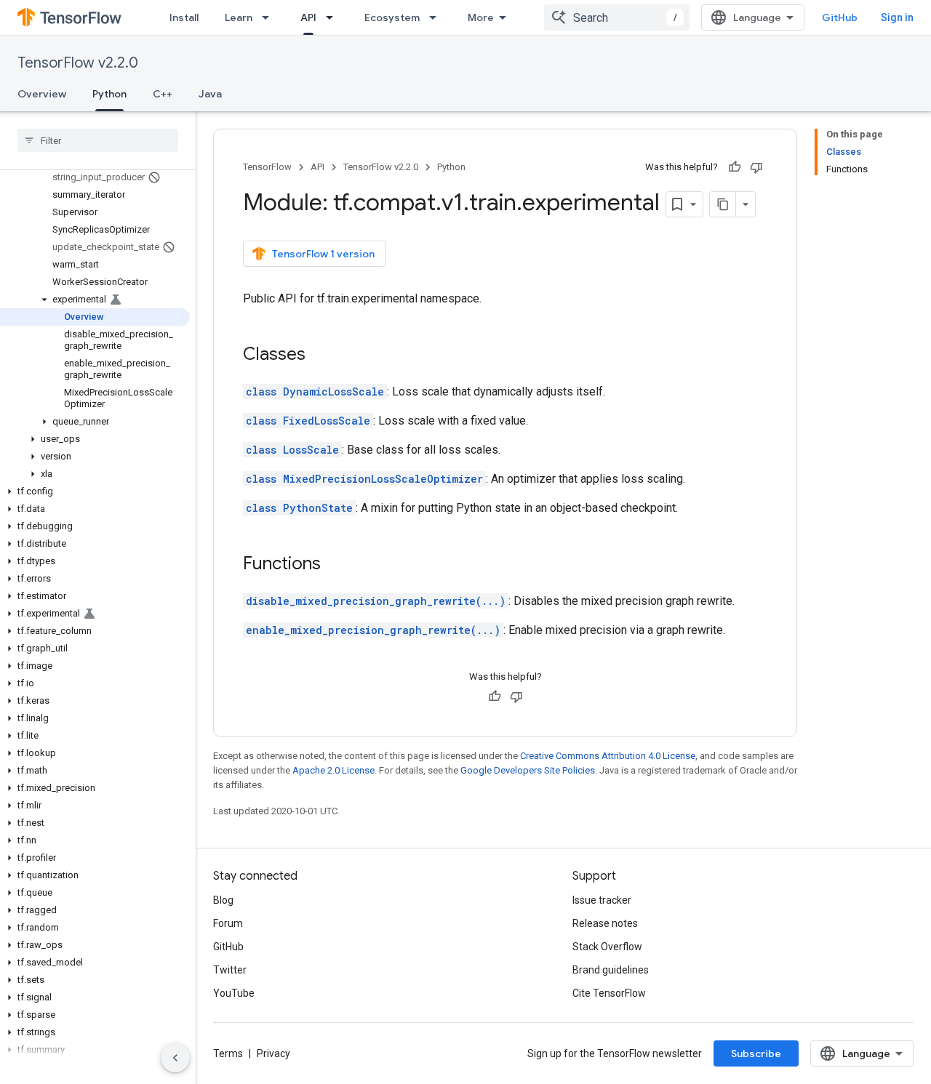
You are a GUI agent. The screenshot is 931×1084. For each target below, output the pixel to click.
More (481, 17)
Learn (238, 17)
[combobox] (617, 17)
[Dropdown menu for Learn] (269, 17)
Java (210, 93)
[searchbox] (97, 140)
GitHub (840, 17)
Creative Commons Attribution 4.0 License (607, 755)
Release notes (605, 923)
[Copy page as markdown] (723, 204)
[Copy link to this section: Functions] (335, 565)
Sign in (897, 17)
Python (109, 93)
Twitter (230, 970)
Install (184, 17)
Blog (223, 900)
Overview (41, 93)
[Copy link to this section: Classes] (320, 355)
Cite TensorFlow (609, 993)
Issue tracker (601, 900)
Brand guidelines (610, 970)
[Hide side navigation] (175, 1057)
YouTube (234, 993)
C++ (162, 93)
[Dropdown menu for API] (333, 17)
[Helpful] (735, 167)
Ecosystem (392, 17)
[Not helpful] (756, 167)
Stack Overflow (607, 946)
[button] (95, 299)
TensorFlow (267, 166)
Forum (228, 923)
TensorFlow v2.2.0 (77, 63)
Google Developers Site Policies (527, 770)
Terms (228, 1053)
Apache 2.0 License (333, 770)
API (308, 17)
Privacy (273, 1053)
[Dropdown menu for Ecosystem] (437, 17)
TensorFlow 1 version (323, 253)
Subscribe (756, 1053)
